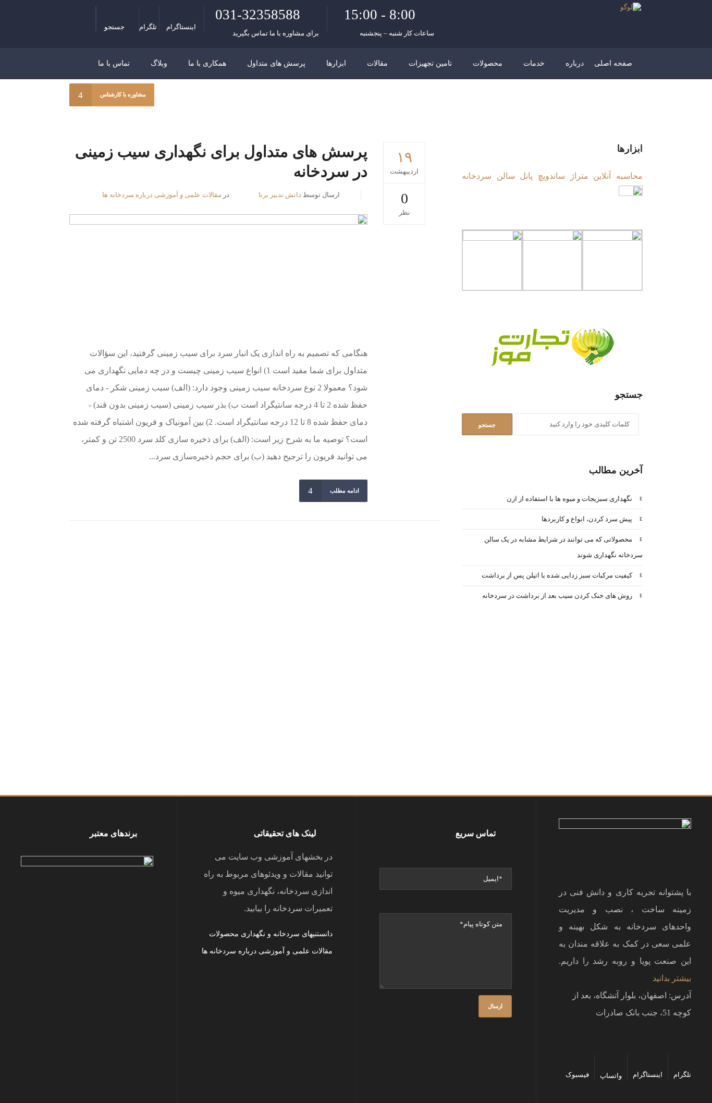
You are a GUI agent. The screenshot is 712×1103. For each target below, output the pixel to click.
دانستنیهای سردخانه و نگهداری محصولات (271, 934)
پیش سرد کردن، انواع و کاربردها (587, 519)
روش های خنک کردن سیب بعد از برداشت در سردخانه (557, 595)
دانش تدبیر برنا (280, 195)
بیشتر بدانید (672, 978)
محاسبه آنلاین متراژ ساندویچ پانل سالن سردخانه (552, 175)
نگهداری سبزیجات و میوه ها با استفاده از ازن (569, 499)
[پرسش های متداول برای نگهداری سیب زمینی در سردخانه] (218, 271)
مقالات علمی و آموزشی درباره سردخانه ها (162, 195)
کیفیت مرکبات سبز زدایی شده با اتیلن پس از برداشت (557, 575)
